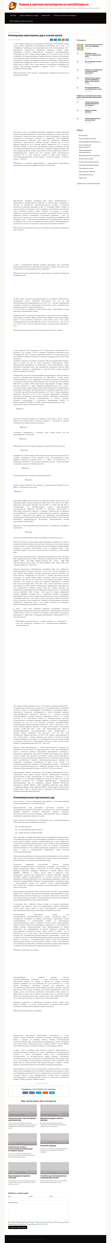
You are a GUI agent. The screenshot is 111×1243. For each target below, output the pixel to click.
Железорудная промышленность (90, 141)
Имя (10, 1196)
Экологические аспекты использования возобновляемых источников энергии (20, 1149)
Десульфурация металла (93, 61)
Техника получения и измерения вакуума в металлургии (92, 103)
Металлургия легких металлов (21, 21)
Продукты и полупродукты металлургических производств (93, 71)
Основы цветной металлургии (65, 15)
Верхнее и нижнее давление (91, 111)
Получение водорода (48, 1146)
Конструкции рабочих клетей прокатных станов (93, 88)
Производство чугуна (86, 168)
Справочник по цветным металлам (88, 183)
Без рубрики (16, 39)
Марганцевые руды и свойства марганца (51, 1119)
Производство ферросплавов (88, 165)
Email (31, 1196)
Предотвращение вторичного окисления (19, 1177)
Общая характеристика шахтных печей (92, 119)
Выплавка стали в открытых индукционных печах (93, 55)
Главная (13, 15)
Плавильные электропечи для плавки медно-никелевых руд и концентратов (89, 96)
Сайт (51, 1196)
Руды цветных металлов (87, 171)
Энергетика (46, 15)
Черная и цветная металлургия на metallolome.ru (54, 4)
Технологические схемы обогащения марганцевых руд (22, 1119)
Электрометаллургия (86, 174)
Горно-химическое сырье (29, 15)
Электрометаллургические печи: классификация (94, 45)
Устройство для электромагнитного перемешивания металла (53, 1177)
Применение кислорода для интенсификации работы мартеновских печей (92, 80)
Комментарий (13, 1202)
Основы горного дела (86, 158)
